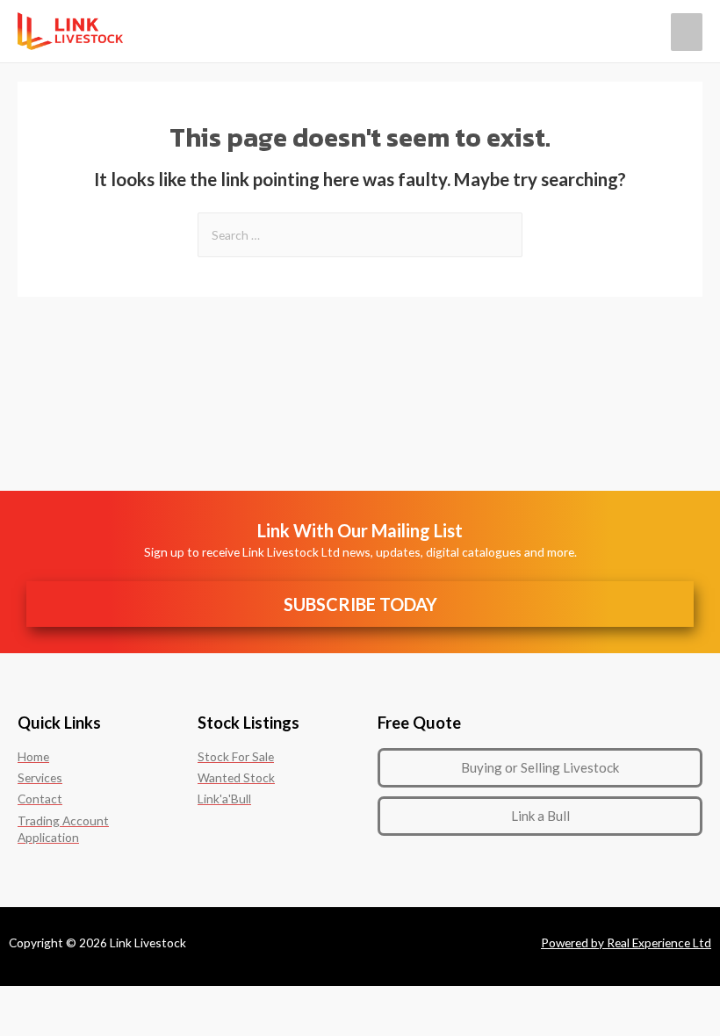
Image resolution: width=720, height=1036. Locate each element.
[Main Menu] (687, 32)
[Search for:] (360, 234)
